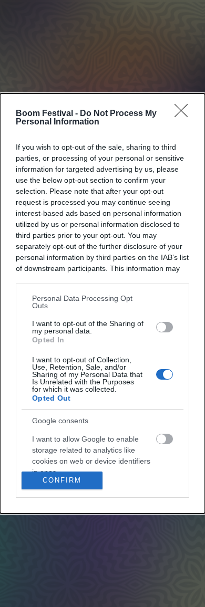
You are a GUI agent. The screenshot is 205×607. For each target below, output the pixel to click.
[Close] (184, 114)
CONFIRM (62, 480)
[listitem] (102, 302)
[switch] (164, 327)
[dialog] (102, 303)
